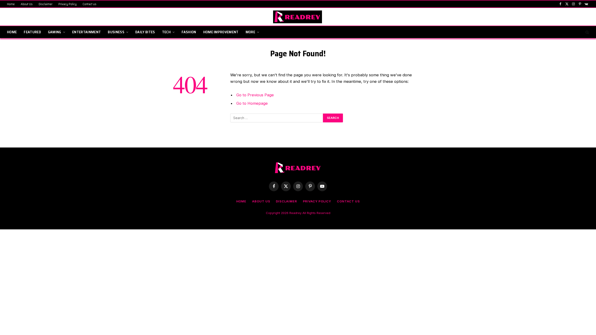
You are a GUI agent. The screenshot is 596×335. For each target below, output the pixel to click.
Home (11, 4)
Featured (32, 32)
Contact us (89, 4)
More (250, 32)
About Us (27, 4)
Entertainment (86, 32)
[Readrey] (298, 17)
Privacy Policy (67, 4)
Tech (166, 32)
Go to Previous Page (255, 95)
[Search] (587, 32)
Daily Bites (145, 32)
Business (116, 32)
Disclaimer (45, 4)
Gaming (54, 32)
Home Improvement (221, 32)
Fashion (189, 32)
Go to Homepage (252, 103)
